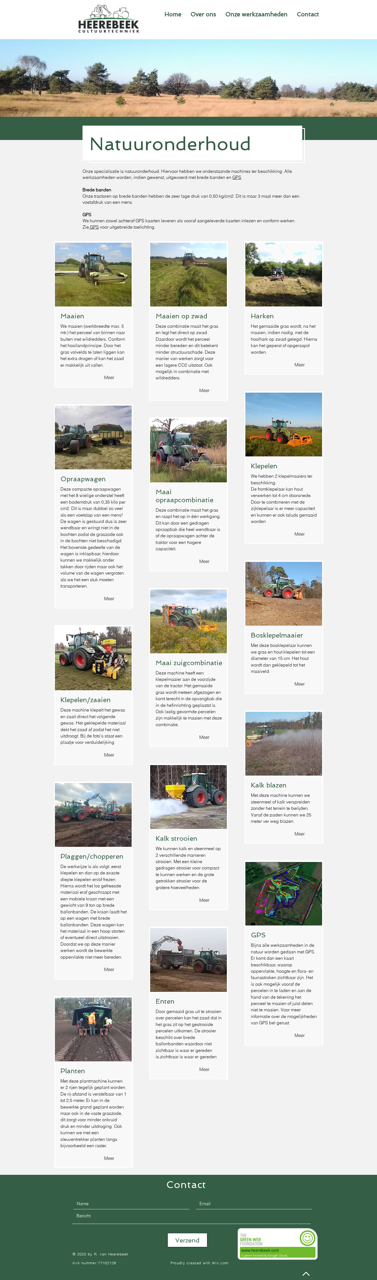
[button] (256, 14)
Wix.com (220, 1263)
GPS (236, 177)
